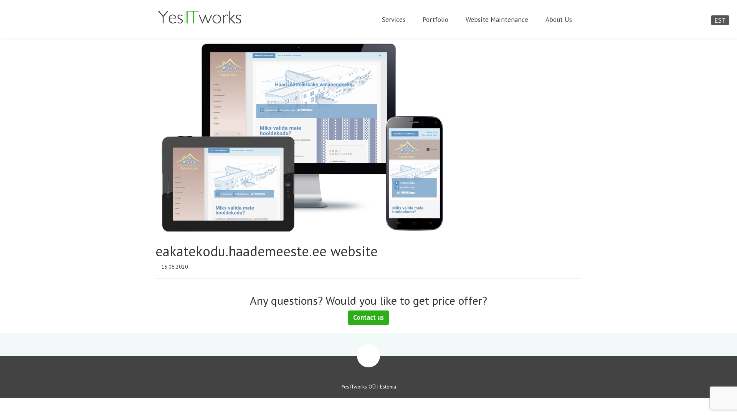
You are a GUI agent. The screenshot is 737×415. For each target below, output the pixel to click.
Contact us (368, 317)
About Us (558, 19)
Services (393, 19)
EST (720, 20)
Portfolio (435, 19)
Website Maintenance (497, 19)
